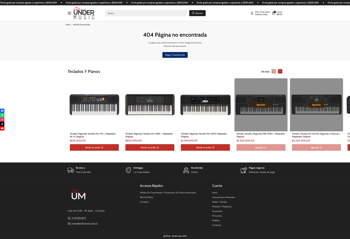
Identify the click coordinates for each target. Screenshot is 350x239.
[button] (70, 13)
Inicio (68, 24)
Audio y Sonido (219, 202)
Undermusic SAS (179, 236)
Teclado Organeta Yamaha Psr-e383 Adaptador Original (204, 135)
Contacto (144, 202)
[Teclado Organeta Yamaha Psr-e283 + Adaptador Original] (149, 104)
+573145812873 (78, 218)
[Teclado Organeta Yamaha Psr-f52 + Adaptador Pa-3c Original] (94, 104)
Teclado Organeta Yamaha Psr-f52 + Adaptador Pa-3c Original (93, 135)
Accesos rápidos (151, 186)
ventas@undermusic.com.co (84, 223)
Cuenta (217, 186)
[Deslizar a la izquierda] (274, 71)
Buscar (199, 13)
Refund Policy (146, 197)
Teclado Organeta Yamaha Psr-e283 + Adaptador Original (149, 135)
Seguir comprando (175, 55)
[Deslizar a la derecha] (280, 71)
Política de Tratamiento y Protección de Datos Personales (168, 192)
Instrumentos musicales (223, 197)
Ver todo (265, 71)
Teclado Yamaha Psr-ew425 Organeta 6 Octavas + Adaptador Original (316, 135)
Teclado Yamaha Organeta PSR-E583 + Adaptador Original (261, 135)
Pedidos (216, 220)
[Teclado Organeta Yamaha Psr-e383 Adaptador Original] (205, 104)
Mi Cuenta (217, 216)
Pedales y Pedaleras (222, 206)
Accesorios (217, 211)
